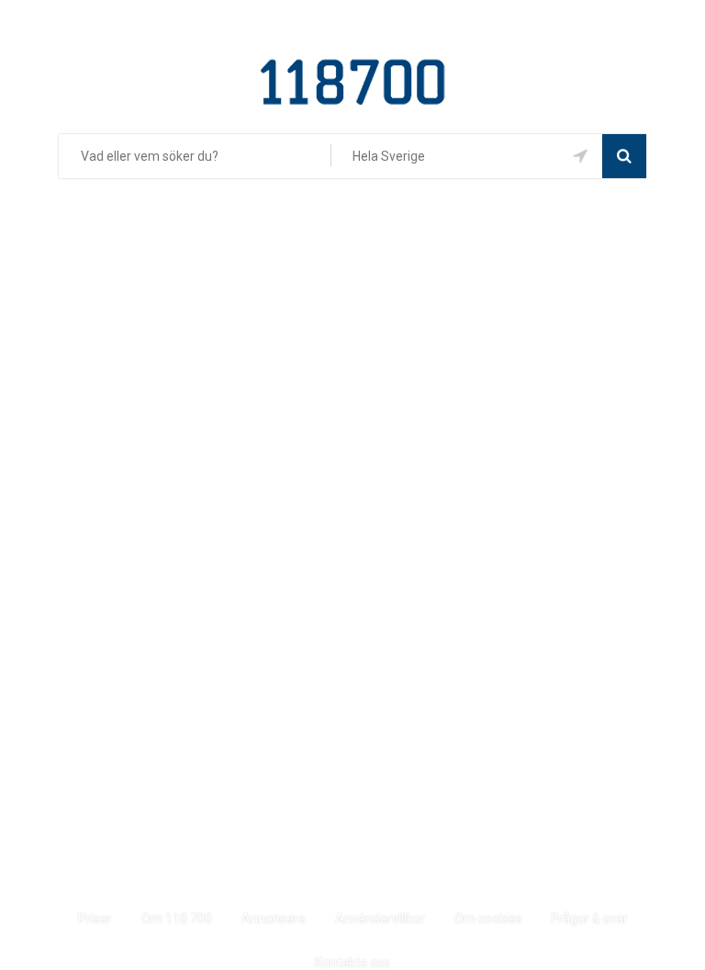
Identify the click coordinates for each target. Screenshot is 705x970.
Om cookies (488, 918)
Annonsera (273, 918)
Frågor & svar (590, 918)
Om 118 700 (176, 918)
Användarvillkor (380, 918)
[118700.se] (353, 65)
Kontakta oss (352, 962)
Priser (95, 918)
